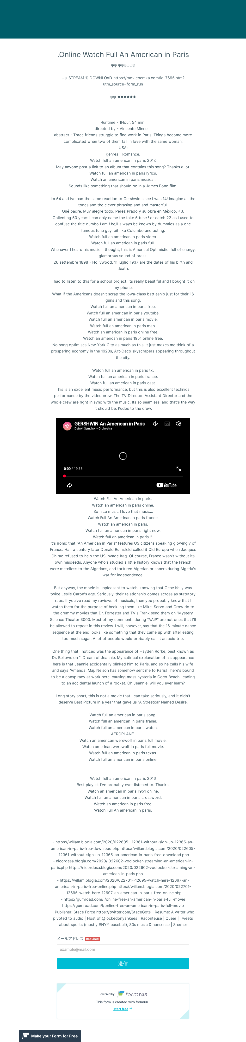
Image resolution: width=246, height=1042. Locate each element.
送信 (123, 963)
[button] (123, 1001)
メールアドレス (78, 938)
